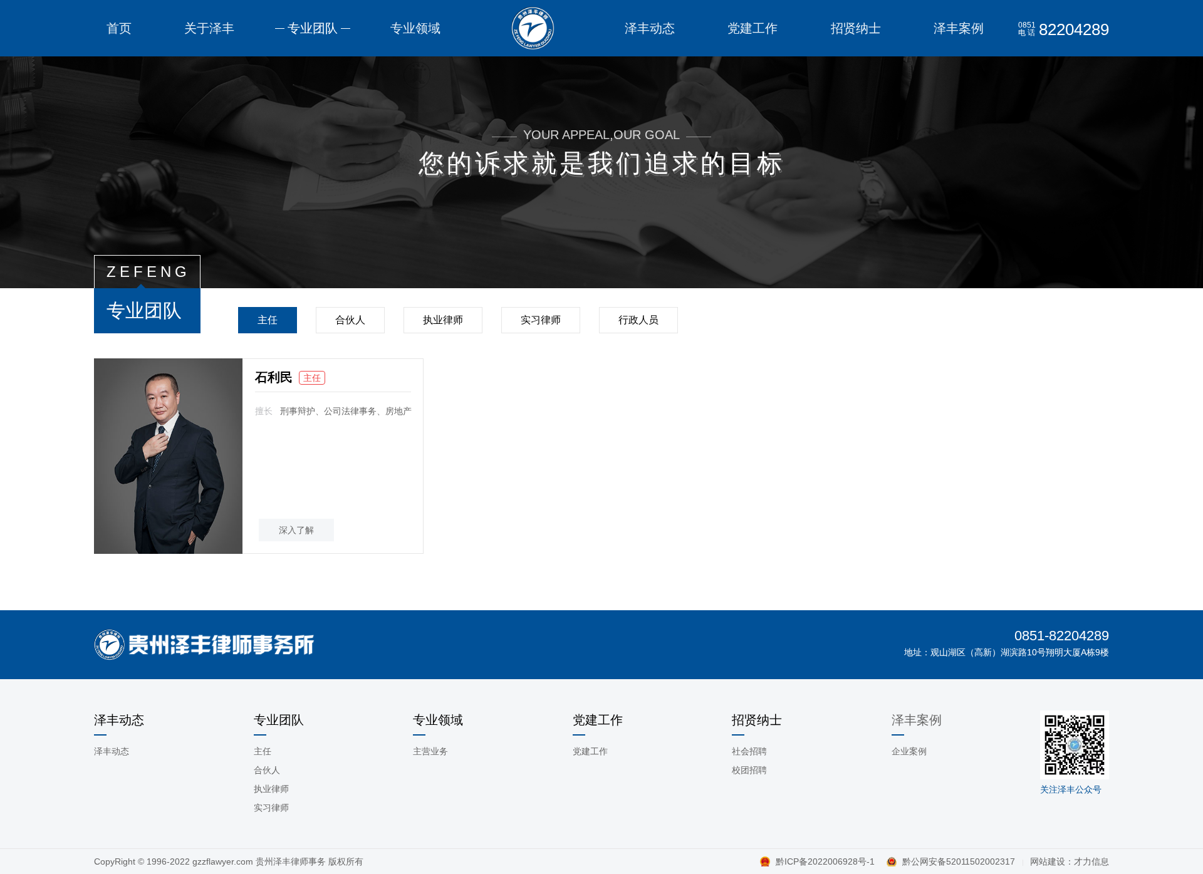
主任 (268, 320)
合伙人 (350, 320)
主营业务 (430, 751)
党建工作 (590, 751)
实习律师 (541, 320)
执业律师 (443, 320)
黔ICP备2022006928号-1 (826, 861)
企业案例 (909, 751)
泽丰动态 (111, 751)
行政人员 (638, 320)
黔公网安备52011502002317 (958, 861)
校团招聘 (749, 770)
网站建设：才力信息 (1069, 861)
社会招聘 (749, 751)
